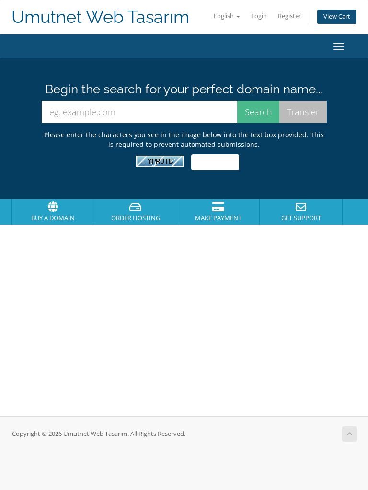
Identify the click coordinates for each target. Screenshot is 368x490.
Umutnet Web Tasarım (100, 17)
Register (289, 16)
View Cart (336, 16)
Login (259, 16)
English (224, 16)
